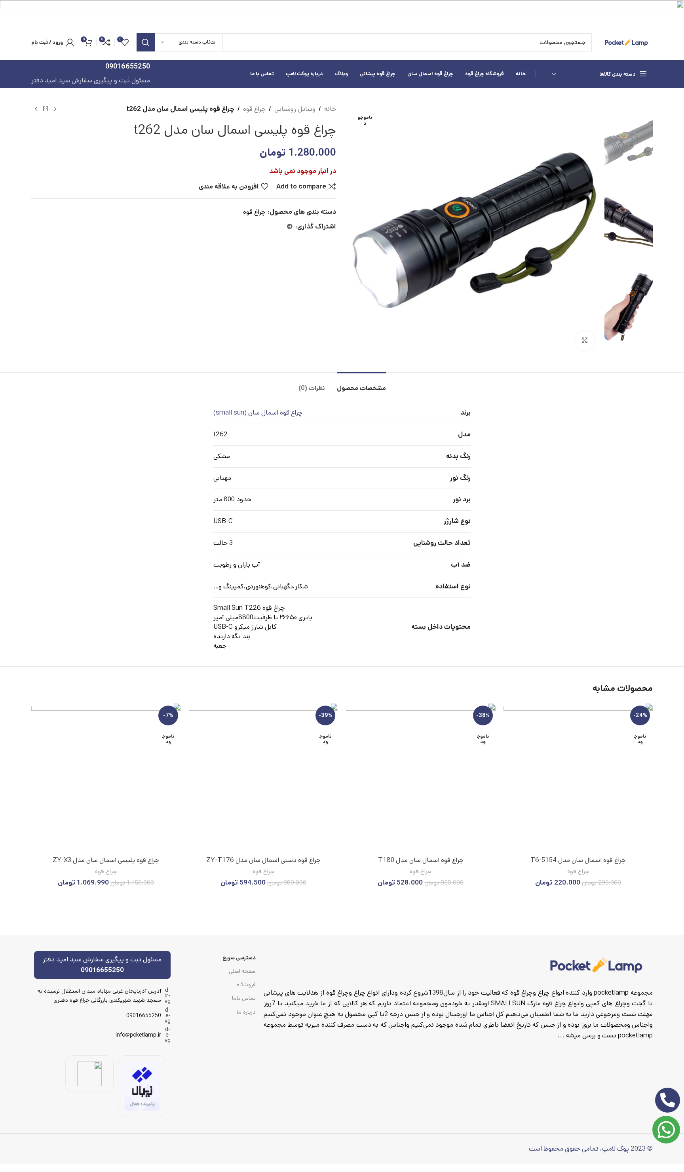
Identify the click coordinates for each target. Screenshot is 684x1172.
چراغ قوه (254, 109)
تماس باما (244, 998)
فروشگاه (246, 985)
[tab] (361, 384)
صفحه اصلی (242, 971)
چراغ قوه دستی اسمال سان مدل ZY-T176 (263, 860)
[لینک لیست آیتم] (102, 1015)
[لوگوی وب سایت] (626, 42)
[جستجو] (146, 42)
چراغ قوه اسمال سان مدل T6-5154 (578, 860)
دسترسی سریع (239, 958)
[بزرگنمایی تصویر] (585, 340)
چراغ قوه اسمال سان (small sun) (257, 412)
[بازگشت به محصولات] (45, 109)
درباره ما (246, 1012)
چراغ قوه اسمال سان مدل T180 (421, 860)
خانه (330, 109)
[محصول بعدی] (36, 109)
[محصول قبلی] (55, 109)
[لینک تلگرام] (290, 226)
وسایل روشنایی (294, 109)
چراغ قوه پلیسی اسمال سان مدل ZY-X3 (106, 860)
